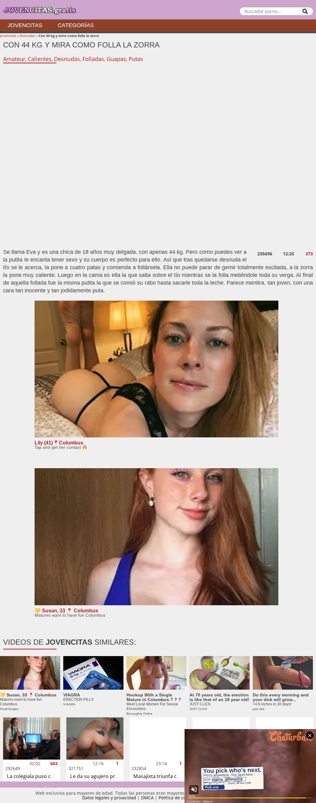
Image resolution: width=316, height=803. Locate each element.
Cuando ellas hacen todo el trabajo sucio (243, 776)
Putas (136, 59)
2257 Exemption (217, 798)
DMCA (147, 798)
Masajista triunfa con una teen (169, 776)
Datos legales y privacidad (109, 798)
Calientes (40, 59)
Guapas (116, 59)
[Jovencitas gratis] (158, 9)
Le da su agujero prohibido (101, 776)
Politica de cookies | (180, 798)
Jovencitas (25, 25)
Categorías (76, 25)
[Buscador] (305, 11)
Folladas (93, 59)
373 (309, 253)
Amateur (14, 59)
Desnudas (27, 35)
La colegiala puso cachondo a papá (47, 776)
